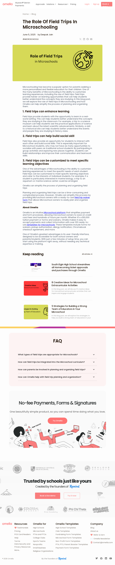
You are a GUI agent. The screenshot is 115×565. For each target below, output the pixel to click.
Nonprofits (37, 544)
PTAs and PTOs (39, 534)
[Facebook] (87, 39)
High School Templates (66, 527)
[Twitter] (80, 39)
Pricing (17, 531)
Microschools (39, 531)
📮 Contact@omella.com (101, 542)
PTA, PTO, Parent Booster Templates (72, 544)
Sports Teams (39, 541)
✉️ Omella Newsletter (100, 538)
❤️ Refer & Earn (97, 535)
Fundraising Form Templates (68, 534)
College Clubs (39, 537)
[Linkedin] (84, 39)
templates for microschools (40, 224)
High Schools (38, 527)
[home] (7, 4)
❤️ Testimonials (21, 527)
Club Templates (63, 531)
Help (16, 537)
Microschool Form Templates (69, 537)
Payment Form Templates (67, 548)
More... (17, 550)
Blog (92, 527)
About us (94, 531)
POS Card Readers (22, 534)
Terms (17, 541)
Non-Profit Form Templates (68, 541)
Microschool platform (54, 212)
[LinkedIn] (106, 558)
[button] (51, 4)
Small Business (39, 548)
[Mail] (91, 39)
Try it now (71, 495)
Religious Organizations (43, 551)
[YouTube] (110, 558)
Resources (20, 524)
